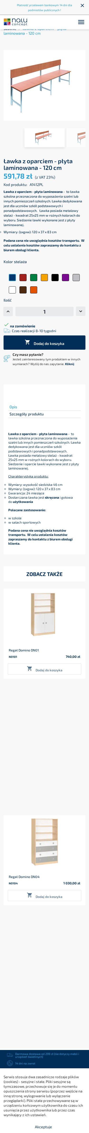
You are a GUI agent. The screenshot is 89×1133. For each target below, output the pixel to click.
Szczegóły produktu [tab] (26, 414)
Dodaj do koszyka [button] (44, 669)
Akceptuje (43, 1126)
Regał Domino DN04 (24, 876)
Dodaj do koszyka (44, 342)
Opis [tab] (13, 406)
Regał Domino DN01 (24, 650)
